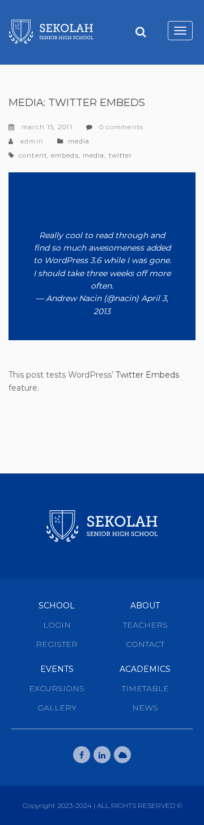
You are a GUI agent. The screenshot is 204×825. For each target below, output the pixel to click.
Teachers (145, 625)
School (57, 605)
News (145, 708)
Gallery (56, 708)
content (33, 155)
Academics (145, 669)
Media (79, 141)
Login (57, 625)
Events (57, 669)
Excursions (56, 688)
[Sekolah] (51, 31)
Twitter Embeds (147, 375)
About (145, 605)
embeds (65, 155)
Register (57, 644)
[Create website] (122, 754)
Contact (145, 644)
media (94, 155)
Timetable (145, 688)
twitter (121, 155)
